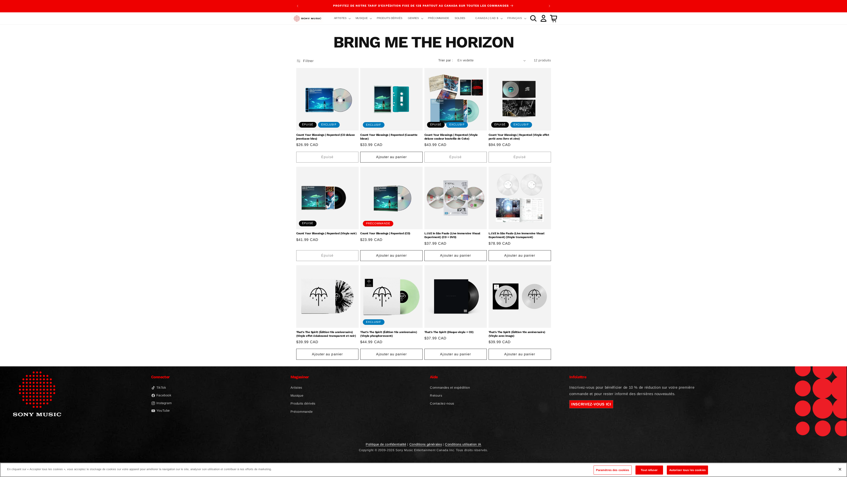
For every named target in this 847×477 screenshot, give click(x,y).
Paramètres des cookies (612, 470)
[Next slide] (549, 6)
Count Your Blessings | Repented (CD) (385, 233)
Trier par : (445, 60)
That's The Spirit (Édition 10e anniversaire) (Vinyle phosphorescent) (388, 333)
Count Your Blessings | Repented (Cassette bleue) (389, 136)
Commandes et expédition (450, 387)
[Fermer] (840, 469)
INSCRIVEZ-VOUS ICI (591, 404)
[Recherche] (533, 18)
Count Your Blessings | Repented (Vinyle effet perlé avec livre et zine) (519, 136)
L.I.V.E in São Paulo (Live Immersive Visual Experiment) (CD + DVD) (452, 235)
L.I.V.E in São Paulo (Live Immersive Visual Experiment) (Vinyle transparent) (516, 235)
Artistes (296, 387)
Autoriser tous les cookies (687, 470)
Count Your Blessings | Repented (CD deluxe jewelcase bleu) (325, 136)
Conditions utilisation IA (463, 444)
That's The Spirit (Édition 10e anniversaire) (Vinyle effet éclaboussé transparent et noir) (326, 333)
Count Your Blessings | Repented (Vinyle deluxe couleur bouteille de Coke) (451, 136)
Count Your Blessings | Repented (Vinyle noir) (326, 233)
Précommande (301, 411)
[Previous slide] (297, 6)
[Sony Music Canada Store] (307, 18)
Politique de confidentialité (386, 444)
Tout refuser (649, 470)
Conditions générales (425, 444)
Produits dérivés (302, 403)
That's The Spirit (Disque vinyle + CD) (448, 332)
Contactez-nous (442, 403)
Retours (436, 395)
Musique (296, 395)
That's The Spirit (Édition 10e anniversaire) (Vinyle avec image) (517, 333)
